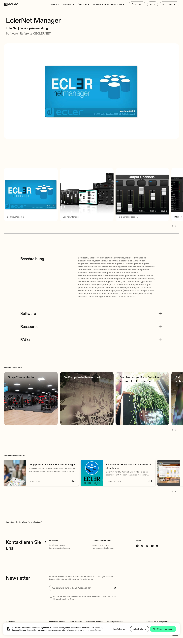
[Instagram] (137, 545)
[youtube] (152, 545)
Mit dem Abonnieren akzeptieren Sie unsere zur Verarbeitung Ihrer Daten (85, 597)
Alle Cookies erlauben (163, 629)
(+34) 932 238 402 (100, 545)
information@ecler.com (59, 548)
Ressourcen (30, 326)
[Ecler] (11, 4)
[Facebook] (142, 545)
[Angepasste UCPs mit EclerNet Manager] (41, 473)
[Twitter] (157, 545)
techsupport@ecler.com (103, 548)
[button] (91, 13)
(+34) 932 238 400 (57, 545)
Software (28, 313)
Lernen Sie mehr (95, 630)
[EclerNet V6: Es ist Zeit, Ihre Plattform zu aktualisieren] (118, 473)
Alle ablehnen (139, 629)
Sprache (149, 621)
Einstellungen (119, 629)
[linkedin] (147, 545)
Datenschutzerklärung (103, 596)
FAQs (25, 339)
